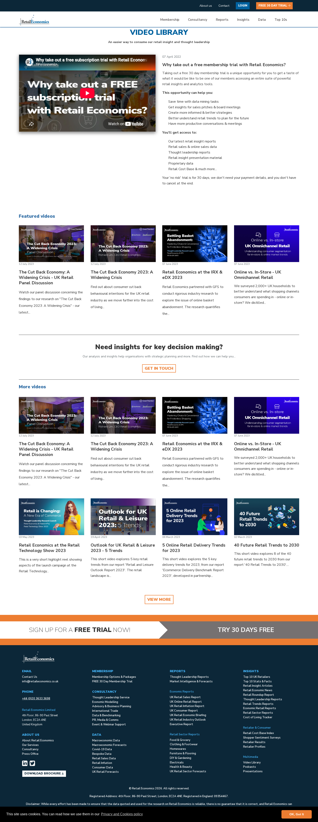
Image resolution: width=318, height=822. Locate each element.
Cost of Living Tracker (257, 717)
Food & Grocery (180, 740)
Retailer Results (254, 742)
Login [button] (242, 6)
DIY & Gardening (180, 758)
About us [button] (205, 6)
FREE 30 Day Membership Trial (112, 681)
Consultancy (30, 749)
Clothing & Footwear (184, 744)
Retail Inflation (102, 763)
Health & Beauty (181, 767)
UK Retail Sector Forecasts (188, 771)
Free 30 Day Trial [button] (273, 6)
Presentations (253, 771)
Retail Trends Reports (258, 704)
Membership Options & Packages (114, 677)
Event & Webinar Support (109, 724)
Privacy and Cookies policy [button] (122, 814)
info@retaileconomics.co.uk (40, 681)
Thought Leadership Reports (189, 677)
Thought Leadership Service (111, 697)
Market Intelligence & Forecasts (191, 681)
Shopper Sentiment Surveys (262, 738)
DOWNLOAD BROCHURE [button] (43, 774)
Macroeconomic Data (106, 740)
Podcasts (249, 767)
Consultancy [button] (197, 20)
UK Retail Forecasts (105, 772)
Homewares (178, 749)
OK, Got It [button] (296, 814)
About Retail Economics (38, 740)
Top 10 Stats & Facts (257, 681)
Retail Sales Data (104, 758)
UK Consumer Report (184, 711)
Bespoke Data (101, 754)
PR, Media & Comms (105, 720)
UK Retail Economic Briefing (188, 715)
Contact (223, 6)
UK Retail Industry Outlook (188, 720)
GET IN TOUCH (159, 368)
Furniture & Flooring (183, 753)
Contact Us (29, 677)
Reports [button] (222, 20)
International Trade (105, 711)
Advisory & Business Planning (111, 706)
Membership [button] (169, 20)
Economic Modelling (105, 702)
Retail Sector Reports (258, 713)
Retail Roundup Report (258, 695)
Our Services (30, 745)
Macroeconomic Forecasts (109, 745)
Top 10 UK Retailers (256, 677)
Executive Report (181, 724)
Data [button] (262, 20)
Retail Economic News (257, 690)
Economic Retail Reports (259, 708)
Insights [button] (243, 20)
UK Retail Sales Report (185, 697)
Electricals (177, 762)
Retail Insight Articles (258, 686)
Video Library (252, 762)
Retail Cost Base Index (258, 733)
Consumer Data (102, 767)
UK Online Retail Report (186, 702)
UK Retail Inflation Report (187, 706)
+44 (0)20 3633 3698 (36, 698)
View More (159, 599)
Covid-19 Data (102, 749)
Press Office (30, 754)
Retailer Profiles (254, 747)
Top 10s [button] (281, 20)
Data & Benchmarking (106, 715)
